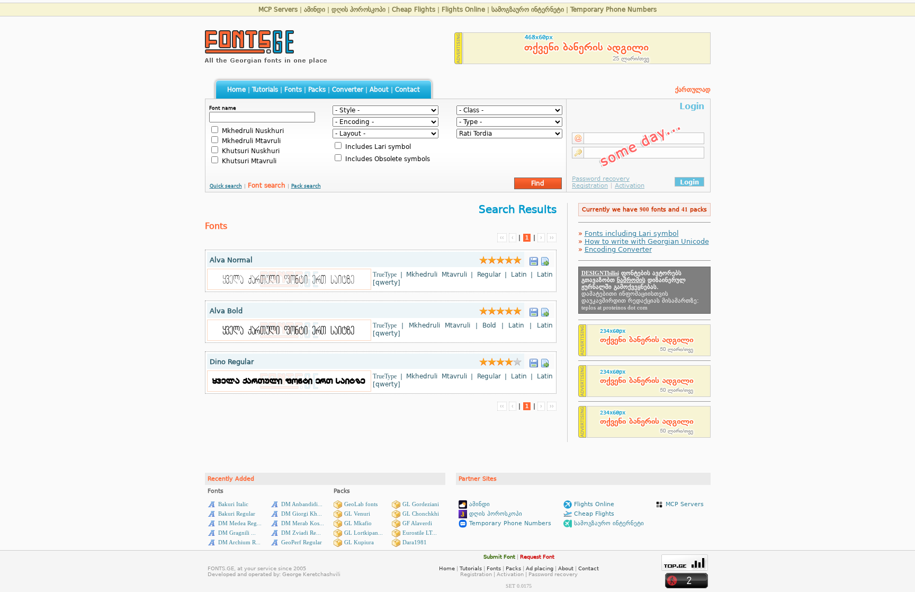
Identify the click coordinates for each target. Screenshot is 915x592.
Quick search (226, 186)
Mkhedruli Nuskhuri (252, 131)
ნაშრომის (631, 280)
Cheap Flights (413, 9)
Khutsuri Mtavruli (248, 161)
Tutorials (265, 89)
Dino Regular (232, 362)
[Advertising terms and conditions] (458, 61)
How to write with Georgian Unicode (647, 241)
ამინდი (314, 9)
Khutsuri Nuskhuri (250, 151)
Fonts (293, 89)
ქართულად (693, 89)
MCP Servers (278, 9)
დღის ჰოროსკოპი (358, 9)
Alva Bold (226, 311)
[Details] (545, 258)
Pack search (306, 186)
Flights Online (463, 9)
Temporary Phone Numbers (613, 9)
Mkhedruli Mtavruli (250, 141)
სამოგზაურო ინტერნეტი (527, 9)
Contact (407, 89)
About (379, 89)
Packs (317, 89)
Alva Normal (231, 260)
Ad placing (539, 568)
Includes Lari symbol (377, 147)
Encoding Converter (618, 249)
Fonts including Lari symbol (632, 233)
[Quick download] (534, 258)
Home (236, 89)
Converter (347, 89)
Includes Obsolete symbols (386, 159)
